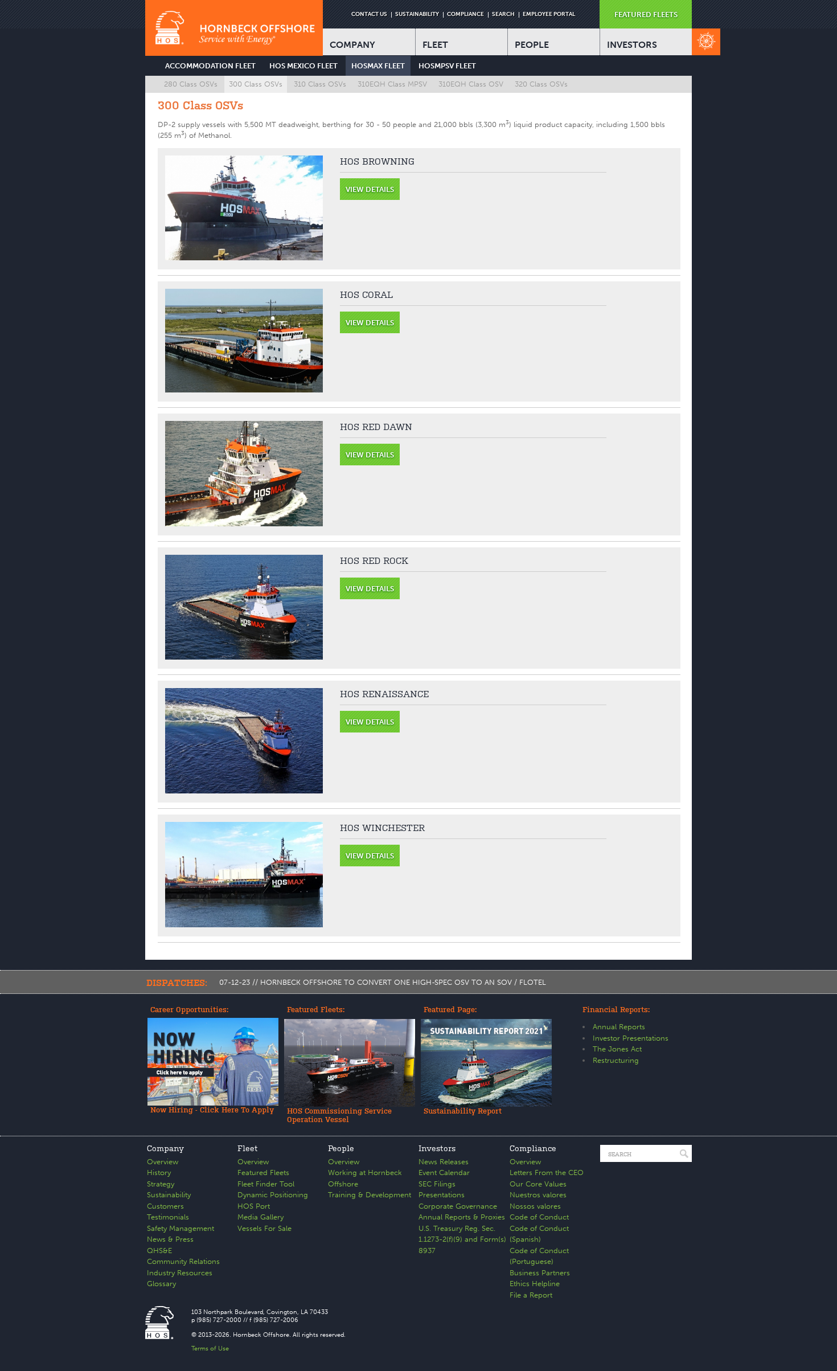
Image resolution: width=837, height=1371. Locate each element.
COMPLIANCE (465, 14)
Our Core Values (538, 1184)
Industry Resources (179, 1272)
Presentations (442, 1194)
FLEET (435, 44)
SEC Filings (437, 1184)
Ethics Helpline (535, 1283)
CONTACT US (369, 14)
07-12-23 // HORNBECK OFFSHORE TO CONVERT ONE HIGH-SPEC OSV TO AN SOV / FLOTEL (382, 982)
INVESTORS (632, 44)
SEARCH (503, 14)
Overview (162, 1161)
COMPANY (352, 44)
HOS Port (253, 1206)
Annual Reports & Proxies (462, 1217)
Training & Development (369, 1194)
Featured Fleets (263, 1172)
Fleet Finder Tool (265, 1184)
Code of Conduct (539, 1217)
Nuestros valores (538, 1194)
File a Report (531, 1295)
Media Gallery (260, 1217)
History (159, 1172)
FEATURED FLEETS (646, 14)
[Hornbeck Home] (234, 28)
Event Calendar (444, 1172)
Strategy (160, 1184)
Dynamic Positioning (272, 1194)
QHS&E (159, 1250)
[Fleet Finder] (706, 41)
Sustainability (169, 1194)
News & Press (170, 1239)
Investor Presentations (630, 1038)
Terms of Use (210, 1348)
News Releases (444, 1161)
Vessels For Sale (264, 1228)
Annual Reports (619, 1026)
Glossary (161, 1283)
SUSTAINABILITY (417, 14)
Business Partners (540, 1272)
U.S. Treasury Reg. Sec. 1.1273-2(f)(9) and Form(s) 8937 (462, 1239)
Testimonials (168, 1217)
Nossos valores (535, 1206)
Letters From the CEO (547, 1172)
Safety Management (180, 1228)
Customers (165, 1206)
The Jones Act (617, 1049)
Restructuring (616, 1060)
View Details (370, 189)
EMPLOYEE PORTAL (549, 14)
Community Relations (183, 1261)
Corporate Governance (458, 1206)
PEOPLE (532, 44)
